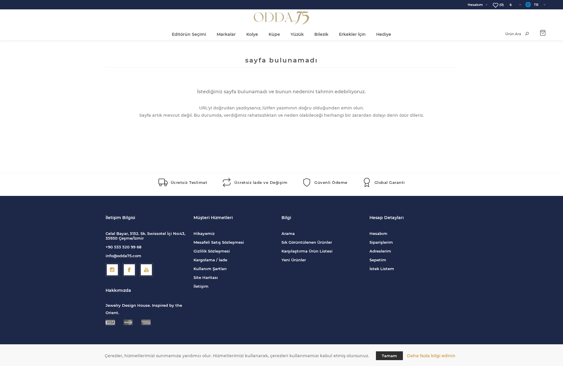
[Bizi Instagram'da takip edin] (112, 269)
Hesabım (475, 5)
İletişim (201, 286)
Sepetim (377, 259)
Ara (527, 34)
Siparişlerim (381, 242)
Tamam (389, 355)
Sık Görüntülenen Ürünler (307, 242)
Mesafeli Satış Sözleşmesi (219, 242)
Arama (288, 233)
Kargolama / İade (210, 259)
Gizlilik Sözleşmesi (212, 251)
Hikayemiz (204, 233)
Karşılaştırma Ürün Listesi (307, 251)
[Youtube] (146, 269)
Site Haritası (206, 277)
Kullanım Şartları (210, 268)
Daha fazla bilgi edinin (431, 355)
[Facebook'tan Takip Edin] (129, 269)
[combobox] (507, 34)
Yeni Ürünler (294, 259)
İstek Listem (381, 268)
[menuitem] (238, 233)
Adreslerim (380, 251)
